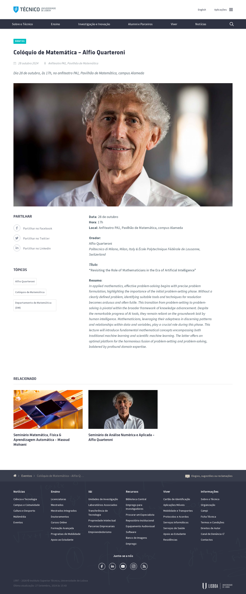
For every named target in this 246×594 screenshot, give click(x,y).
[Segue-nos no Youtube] (123, 566)
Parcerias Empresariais (101, 526)
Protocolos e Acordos (176, 516)
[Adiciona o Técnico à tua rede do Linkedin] (112, 566)
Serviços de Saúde (174, 528)
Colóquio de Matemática (30, 292)
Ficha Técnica (208, 516)
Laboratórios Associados (102, 505)
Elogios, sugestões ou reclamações (212, 476)
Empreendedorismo (99, 532)
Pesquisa (229, 24)
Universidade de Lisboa (74, 580)
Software (131, 532)
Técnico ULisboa (34, 10)
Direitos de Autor (210, 528)
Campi (204, 510)
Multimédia (19, 516)
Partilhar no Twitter (36, 238)
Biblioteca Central (136, 499)
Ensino (55, 24)
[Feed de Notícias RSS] (144, 566)
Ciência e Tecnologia (25, 499)
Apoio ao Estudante (62, 539)
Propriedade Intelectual (102, 520)
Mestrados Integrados (64, 510)
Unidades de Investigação (103, 499)
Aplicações (220, 9)
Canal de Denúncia (211, 534)
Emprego (131, 543)
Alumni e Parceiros (140, 24)
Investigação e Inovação (94, 24)
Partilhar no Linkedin (37, 248)
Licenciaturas (58, 499)
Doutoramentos (60, 516)
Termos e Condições (212, 522)
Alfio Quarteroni (25, 281)
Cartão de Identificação (176, 499)
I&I (90, 491)
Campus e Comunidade (26, 505)
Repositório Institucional (140, 520)
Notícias (200, 24)
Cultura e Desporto (24, 510)
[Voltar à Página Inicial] (15, 476)
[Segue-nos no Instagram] (134, 566)
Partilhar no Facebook (37, 228)
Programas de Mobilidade (66, 534)
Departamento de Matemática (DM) (33, 305)
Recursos (132, 491)
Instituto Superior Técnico (45, 580)
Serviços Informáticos (176, 522)
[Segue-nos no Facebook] (102, 566)
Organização (208, 505)
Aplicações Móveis (174, 505)
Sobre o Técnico (22, 24)
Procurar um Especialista (140, 514)
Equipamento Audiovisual (140, 526)
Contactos (207, 539)
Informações (209, 491)
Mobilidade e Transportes (178, 510)
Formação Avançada (62, 528)
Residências (170, 539)
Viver (174, 24)
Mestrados (57, 505)
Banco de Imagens (136, 537)
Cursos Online (59, 522)
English (202, 9)
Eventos (20, 41)
